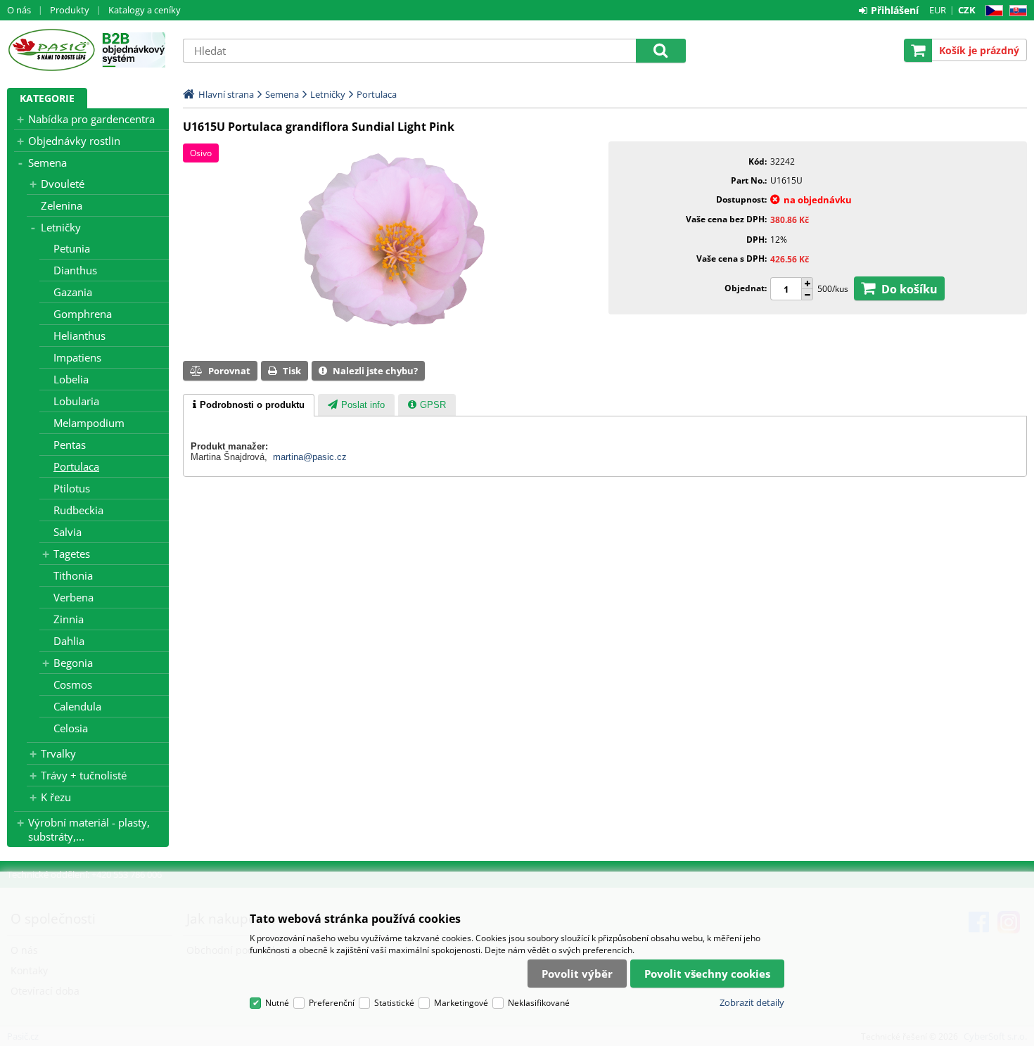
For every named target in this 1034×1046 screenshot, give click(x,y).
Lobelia (71, 379)
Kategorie (47, 98)
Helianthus (79, 336)
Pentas (69, 445)
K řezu (56, 797)
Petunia (71, 248)
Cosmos (72, 684)
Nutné (277, 1003)
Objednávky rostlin (74, 141)
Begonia (73, 663)
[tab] (248, 405)
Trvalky (58, 753)
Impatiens (77, 357)
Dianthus (75, 270)
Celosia (70, 728)
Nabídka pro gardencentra (91, 119)
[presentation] (249, 405)
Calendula (77, 706)
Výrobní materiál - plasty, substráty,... (89, 829)
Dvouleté (62, 184)
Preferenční (332, 1003)
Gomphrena (82, 314)
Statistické (394, 1003)
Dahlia (68, 641)
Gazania (72, 292)
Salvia (67, 532)
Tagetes (71, 554)
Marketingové (461, 1003)
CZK (967, 10)
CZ (991, 11)
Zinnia (68, 619)
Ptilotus (71, 488)
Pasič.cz (51, 49)
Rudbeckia (78, 510)
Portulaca (76, 466)
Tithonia (73, 575)
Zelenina (61, 205)
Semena (47, 162)
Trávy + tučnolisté (84, 775)
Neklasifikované (539, 1003)
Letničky (61, 227)
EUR (937, 10)
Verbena (73, 597)
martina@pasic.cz (310, 457)
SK (1015, 11)
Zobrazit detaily (752, 1002)
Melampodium (89, 423)
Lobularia (76, 401)
